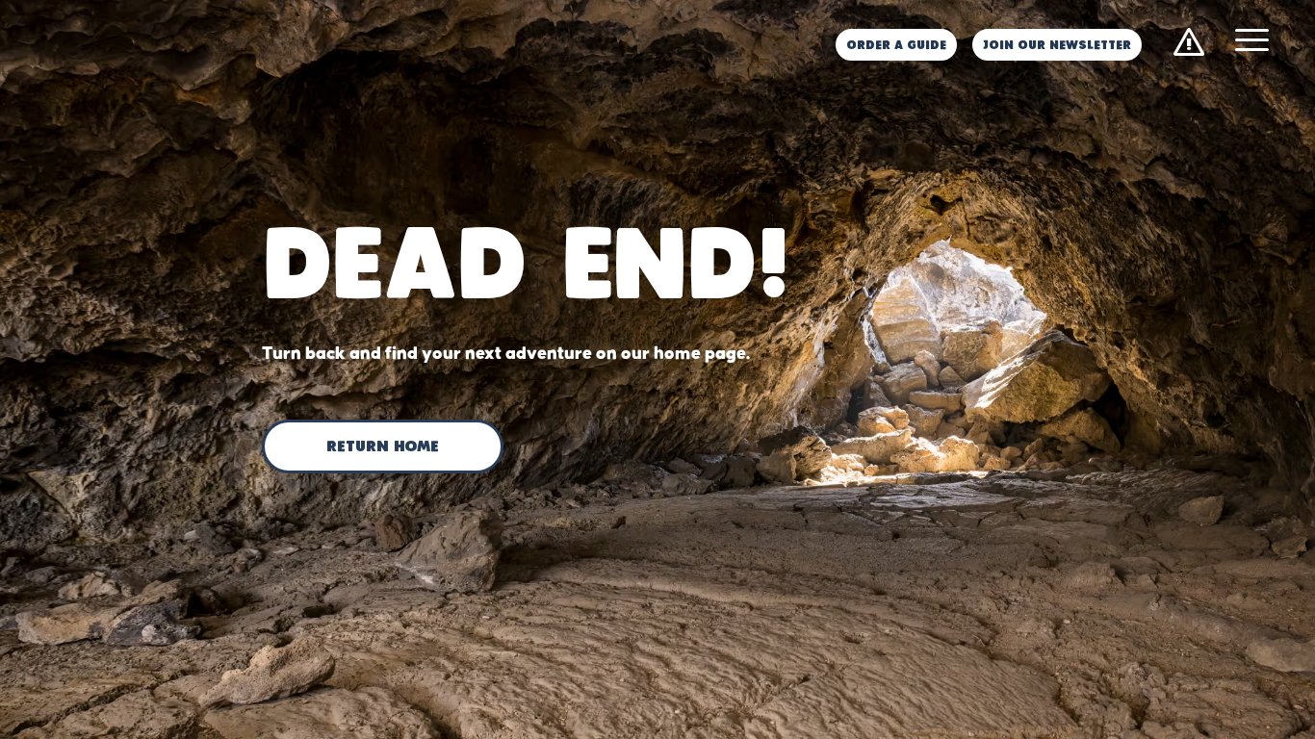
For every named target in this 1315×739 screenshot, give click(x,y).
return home (382, 447)
